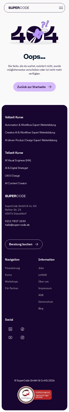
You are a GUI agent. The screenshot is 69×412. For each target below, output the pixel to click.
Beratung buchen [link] (20, 244)
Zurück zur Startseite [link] (31, 87)
